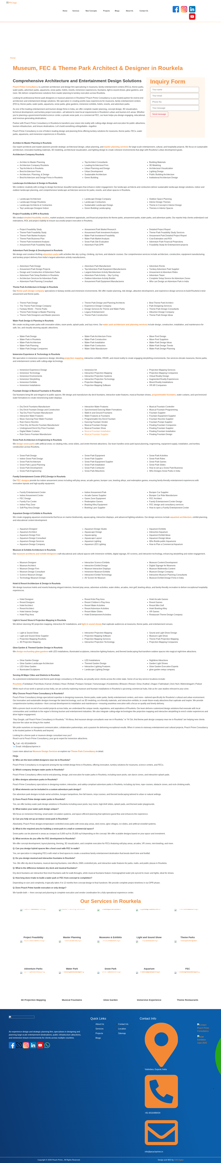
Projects (106, 11)
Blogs (117, 11)
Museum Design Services (45, 751)
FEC (187, 968)
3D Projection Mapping (33, 1000)
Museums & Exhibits (110, 937)
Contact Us (144, 11)
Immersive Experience (149, 1000)
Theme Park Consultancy (83, 751)
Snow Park (110, 968)
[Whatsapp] (47, 1045)
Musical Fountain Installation (97, 431)
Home (65, 11)
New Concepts (91, 11)
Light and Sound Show (149, 937)
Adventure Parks (33, 968)
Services (75, 11)
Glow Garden (110, 1000)
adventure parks (51, 254)
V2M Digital (178, 1160)
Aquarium (149, 968)
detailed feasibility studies (36, 218)
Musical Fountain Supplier (96, 434)
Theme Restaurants (187, 1000)
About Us (129, 11)
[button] (76, 10)
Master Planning (72, 937)
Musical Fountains (72, 1000)
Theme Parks (187, 937)
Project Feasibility (33, 937)
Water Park (72, 968)
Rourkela (17, 684)
